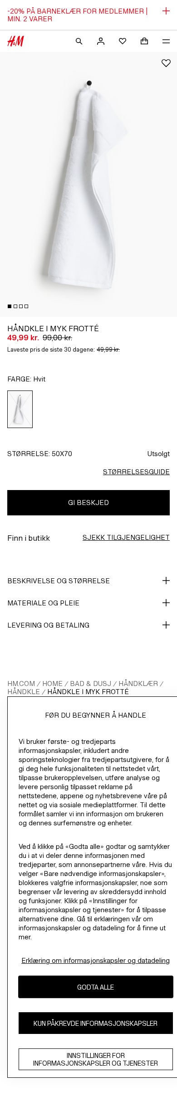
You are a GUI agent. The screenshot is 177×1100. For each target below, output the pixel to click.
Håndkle (23, 691)
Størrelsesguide (136, 472)
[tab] (9, 306)
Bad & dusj (90, 683)
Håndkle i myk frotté (88, 691)
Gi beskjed (88, 502)
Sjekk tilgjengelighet (126, 537)
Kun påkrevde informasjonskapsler (95, 1023)
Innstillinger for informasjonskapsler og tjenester (95, 1059)
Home (52, 683)
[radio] (20, 409)
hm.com (21, 683)
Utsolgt (159, 453)
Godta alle (95, 987)
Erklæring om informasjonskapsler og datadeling (95, 960)
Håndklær (138, 683)
